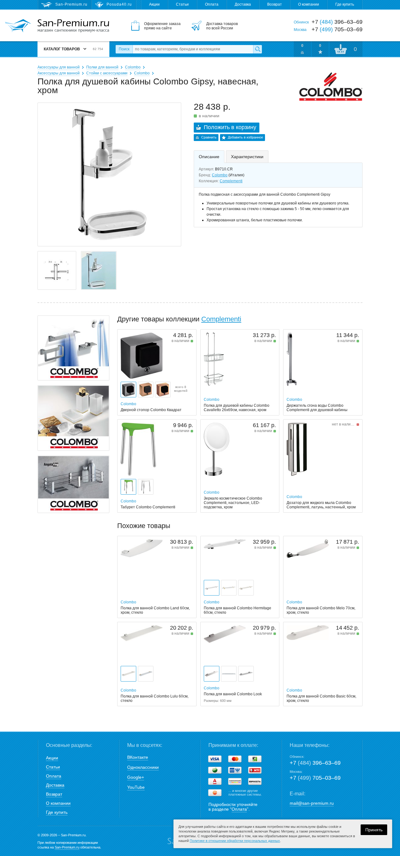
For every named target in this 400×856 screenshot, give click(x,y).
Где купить (344, 4)
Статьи (182, 4)
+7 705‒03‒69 (315, 778)
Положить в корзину (230, 127)
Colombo (133, 67)
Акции (154, 4)
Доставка (243, 4)
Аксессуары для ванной (59, 67)
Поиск (124, 49)
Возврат (274, 4)
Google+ (135, 777)
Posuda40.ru (119, 4)
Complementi (231, 181)
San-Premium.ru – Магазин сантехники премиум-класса (73, 26)
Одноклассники (143, 767)
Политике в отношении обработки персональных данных (235, 841)
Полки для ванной (102, 67)
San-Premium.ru (67, 847)
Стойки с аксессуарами (107, 73)
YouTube (136, 787)
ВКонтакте (137, 757)
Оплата (211, 4)
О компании (308, 4)
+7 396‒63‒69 (315, 763)
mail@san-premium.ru (312, 803)
